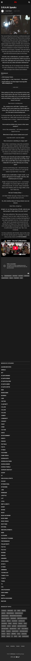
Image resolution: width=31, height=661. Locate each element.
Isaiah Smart (9, 11)
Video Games (4, 592)
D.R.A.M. (21, 275)
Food (25, 623)
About (7, 646)
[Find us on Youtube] (16, 657)
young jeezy (25, 636)
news (18, 633)
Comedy (3, 415)
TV (2, 584)
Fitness (3, 449)
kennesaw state (23, 631)
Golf (19, 628)
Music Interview (5, 515)
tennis (8, 636)
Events (3, 438)
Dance (3, 432)
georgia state (5, 628)
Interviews (4, 487)
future (8, 625)
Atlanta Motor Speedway (15, 615)
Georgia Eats (5, 458)
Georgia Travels (5, 467)
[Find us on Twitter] (13, 657)
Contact (22, 646)
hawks (3, 631)
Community (4, 418)
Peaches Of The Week (7, 538)
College (3, 407)
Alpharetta (10, 610)
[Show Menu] (2, 2)
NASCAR (13, 633)
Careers (17, 646)
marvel (3, 633)
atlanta (3, 613)
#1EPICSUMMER (21, 237)
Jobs (2, 489)
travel (15, 636)
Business (3, 395)
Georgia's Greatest (6, 469)
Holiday (3, 481)
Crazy (3, 424)
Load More (15, 87)
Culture (3, 429)
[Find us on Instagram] (14, 657)
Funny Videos (5, 455)
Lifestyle (3, 495)
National (3, 526)
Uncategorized (5, 589)
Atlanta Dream (5, 378)
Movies (3, 509)
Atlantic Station (5, 618)
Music (11, 278)
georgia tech (13, 628)
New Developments (6, 529)
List (2, 498)
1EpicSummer (8, 275)
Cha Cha (15, 275)
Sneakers (3, 558)
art (15, 610)
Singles (3, 555)
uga (20, 636)
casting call (21, 620)
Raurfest (16, 278)
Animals (3, 369)
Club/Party (4, 404)
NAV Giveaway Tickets (7, 77)
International (5, 484)
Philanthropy (5, 544)
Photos (3, 547)
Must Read (4, 524)
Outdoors (4, 535)
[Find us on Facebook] (11, 657)
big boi (3, 620)
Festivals (4, 444)
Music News (4, 518)
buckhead (14, 620)
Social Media (4, 561)
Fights (3, 447)
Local (3, 501)
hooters (8, 631)
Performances (5, 541)
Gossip (3, 472)
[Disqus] (15, 302)
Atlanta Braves (5, 375)
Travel (3, 581)
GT (2, 475)
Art (2, 372)
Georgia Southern (6, 461)
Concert (3, 421)
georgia (14, 625)
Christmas (4, 623)
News (2, 532)
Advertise (12, 646)
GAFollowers (12, 653)
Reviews (3, 552)
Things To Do (5, 575)
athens (23, 610)
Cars (2, 398)
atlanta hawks (5, 615)
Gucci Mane (25, 628)
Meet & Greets (5, 504)
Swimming (4, 569)
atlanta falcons (18, 613)
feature (20, 623)
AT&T (19, 610)
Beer (2, 389)
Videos (3, 595)
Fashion (3, 441)
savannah (24, 633)
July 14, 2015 (17, 11)
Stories (3, 566)
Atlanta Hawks (5, 384)
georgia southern (22, 625)
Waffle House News (6, 598)
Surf (21, 278)
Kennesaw (4, 492)
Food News (4, 452)
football (3, 625)
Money (3, 507)
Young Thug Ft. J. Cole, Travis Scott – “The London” (15, 79)
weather (3, 601)
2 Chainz (4, 610)
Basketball (13, 618)
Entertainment (5, 435)
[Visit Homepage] (15, 2)
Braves (8, 620)
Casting (3, 401)
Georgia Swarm (5, 464)
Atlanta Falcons (6, 381)
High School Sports (7, 478)
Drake (10, 623)
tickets (3, 578)
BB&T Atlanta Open (22, 618)
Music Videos (5, 521)
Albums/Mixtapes (6, 367)
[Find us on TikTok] (18, 657)
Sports (3, 564)
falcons (15, 623)
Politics (3, 549)
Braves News (4, 392)
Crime (2, 427)
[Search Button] (29, 2)
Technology (4, 572)
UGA (2, 587)
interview (26, 275)
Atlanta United (5, 387)
